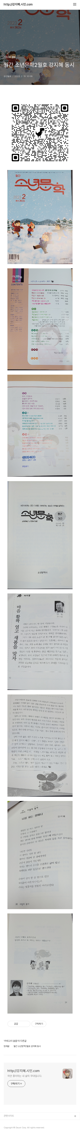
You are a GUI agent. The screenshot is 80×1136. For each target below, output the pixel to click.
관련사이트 (9, 1115)
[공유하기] (21, 1024)
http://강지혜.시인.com (18, 4)
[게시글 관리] (26, 1024)
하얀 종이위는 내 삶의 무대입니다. (24, 1075)
